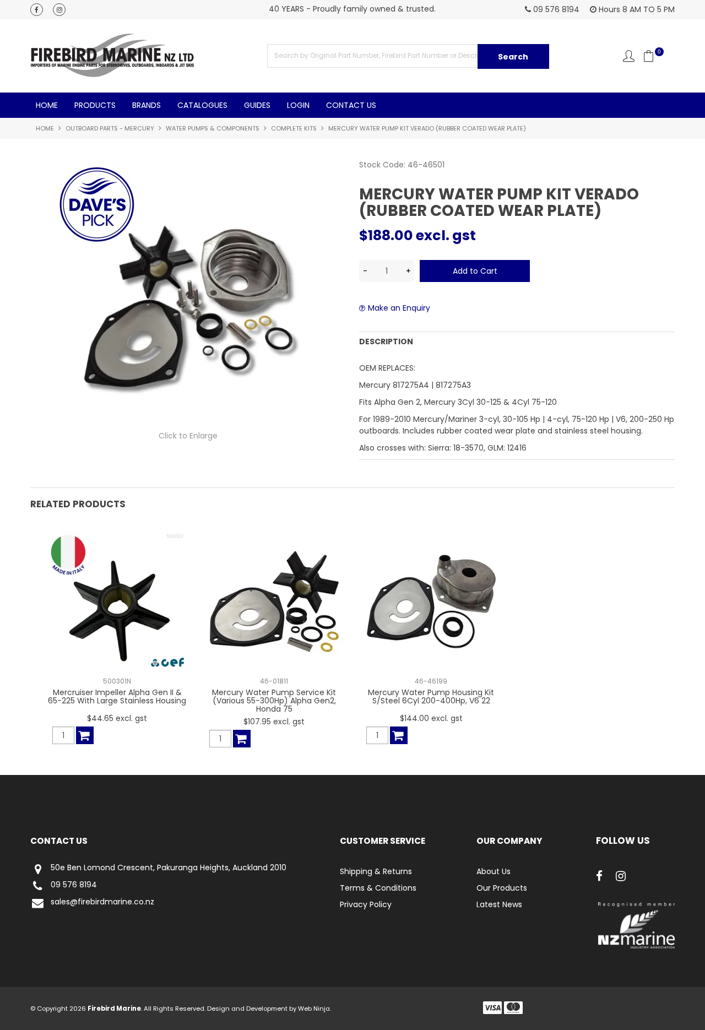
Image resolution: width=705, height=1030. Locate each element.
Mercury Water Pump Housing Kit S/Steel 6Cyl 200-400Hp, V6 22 (431, 696)
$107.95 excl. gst (274, 721)
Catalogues (202, 105)
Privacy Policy (366, 904)
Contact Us (351, 105)
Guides (257, 105)
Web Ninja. (314, 1008)
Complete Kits (294, 128)
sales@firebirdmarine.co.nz (102, 902)
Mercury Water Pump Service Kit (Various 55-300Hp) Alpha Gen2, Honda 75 (274, 701)
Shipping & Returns (376, 871)
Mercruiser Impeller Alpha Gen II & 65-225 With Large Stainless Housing (117, 696)
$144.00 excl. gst (431, 718)
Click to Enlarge (188, 435)
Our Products (501, 887)
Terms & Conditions (378, 887)
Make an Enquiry (399, 308)
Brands (146, 105)
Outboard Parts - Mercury (110, 128)
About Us (493, 871)
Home (47, 105)
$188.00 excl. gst (417, 235)
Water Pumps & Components (212, 128)
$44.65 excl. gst (117, 718)
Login (298, 105)
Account (628, 56)
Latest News (499, 904)
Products (95, 105)
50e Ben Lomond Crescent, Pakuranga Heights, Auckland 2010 (168, 868)
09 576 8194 (74, 885)
